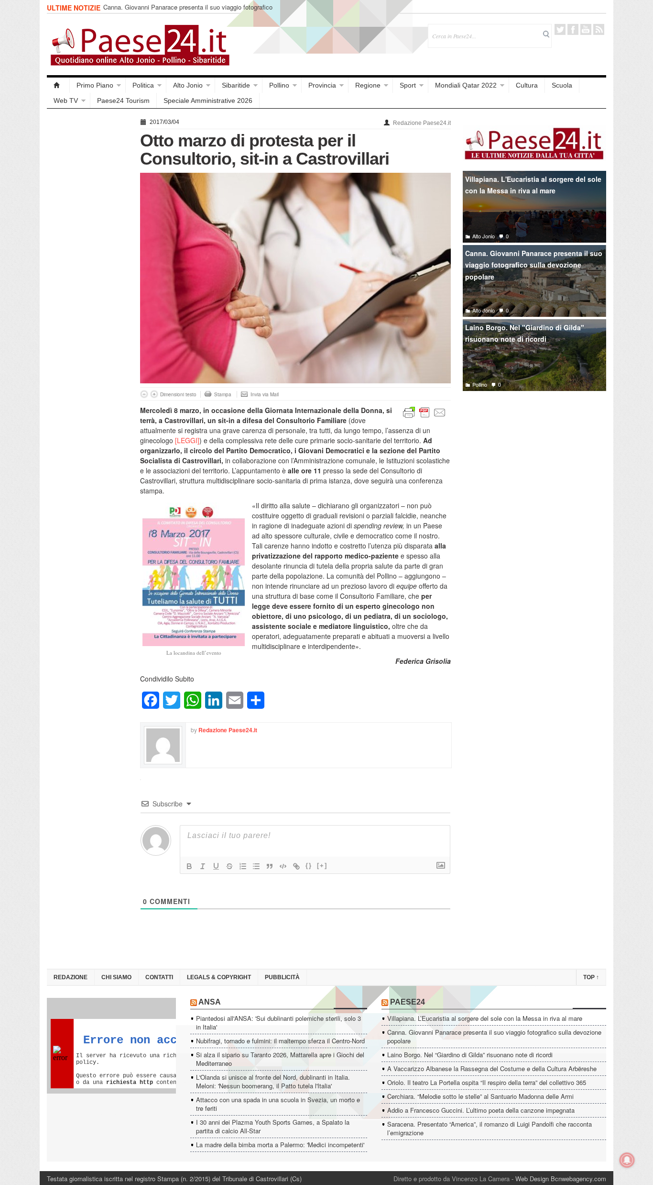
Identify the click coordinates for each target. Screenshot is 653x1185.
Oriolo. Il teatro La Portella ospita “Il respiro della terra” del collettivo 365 (486, 1082)
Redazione (70, 977)
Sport (408, 85)
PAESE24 (407, 1002)
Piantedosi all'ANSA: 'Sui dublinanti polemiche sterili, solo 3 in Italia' (278, 1022)
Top (591, 977)
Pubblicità (282, 977)
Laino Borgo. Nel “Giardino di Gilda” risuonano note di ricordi (470, 1054)
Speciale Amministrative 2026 (207, 100)
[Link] (296, 866)
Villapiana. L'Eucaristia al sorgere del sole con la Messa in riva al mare (533, 185)
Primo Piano (94, 85)
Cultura (527, 85)
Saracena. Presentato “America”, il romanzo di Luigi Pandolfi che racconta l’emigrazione (489, 1128)
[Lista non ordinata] (256, 866)
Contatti (159, 977)
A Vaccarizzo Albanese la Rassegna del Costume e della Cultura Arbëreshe (492, 1068)
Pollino (279, 85)
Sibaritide (236, 85)
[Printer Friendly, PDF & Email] (424, 411)
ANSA (209, 1002)
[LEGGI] (187, 440)
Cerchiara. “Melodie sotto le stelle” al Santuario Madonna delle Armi (480, 1096)
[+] (322, 865)
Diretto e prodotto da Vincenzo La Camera (451, 1178)
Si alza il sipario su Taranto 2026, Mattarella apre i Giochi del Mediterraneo (280, 1059)
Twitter (560, 29)
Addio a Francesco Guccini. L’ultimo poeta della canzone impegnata (481, 1110)
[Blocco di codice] (283, 866)
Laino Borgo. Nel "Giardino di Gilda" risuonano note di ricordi (524, 333)
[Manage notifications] (627, 1160)
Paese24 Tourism (123, 100)
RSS (598, 29)
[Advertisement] (89, 259)
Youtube (585, 29)
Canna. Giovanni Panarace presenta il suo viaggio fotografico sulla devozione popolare (187, 11)
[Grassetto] (189, 866)
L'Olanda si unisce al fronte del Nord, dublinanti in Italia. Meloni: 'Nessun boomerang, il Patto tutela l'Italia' (273, 1081)
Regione (368, 85)
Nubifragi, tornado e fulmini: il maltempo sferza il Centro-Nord (280, 1040)
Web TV (66, 100)
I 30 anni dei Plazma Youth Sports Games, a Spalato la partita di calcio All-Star (272, 1126)
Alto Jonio (188, 85)
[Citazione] (269, 866)
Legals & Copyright (219, 977)
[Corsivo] (202, 866)
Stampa (222, 394)
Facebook (572, 29)
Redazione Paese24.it (422, 123)
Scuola (562, 85)
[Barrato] (229, 866)
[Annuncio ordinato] (243, 866)
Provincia (322, 85)
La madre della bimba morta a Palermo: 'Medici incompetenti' (280, 1144)
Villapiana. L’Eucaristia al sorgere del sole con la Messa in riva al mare (484, 1018)
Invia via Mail (264, 394)
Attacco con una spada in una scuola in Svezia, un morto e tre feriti (278, 1104)
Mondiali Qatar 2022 (466, 85)
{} (308, 865)
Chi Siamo (116, 977)
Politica (143, 85)
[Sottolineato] (216, 866)
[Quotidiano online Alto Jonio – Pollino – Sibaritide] (58, 85)
